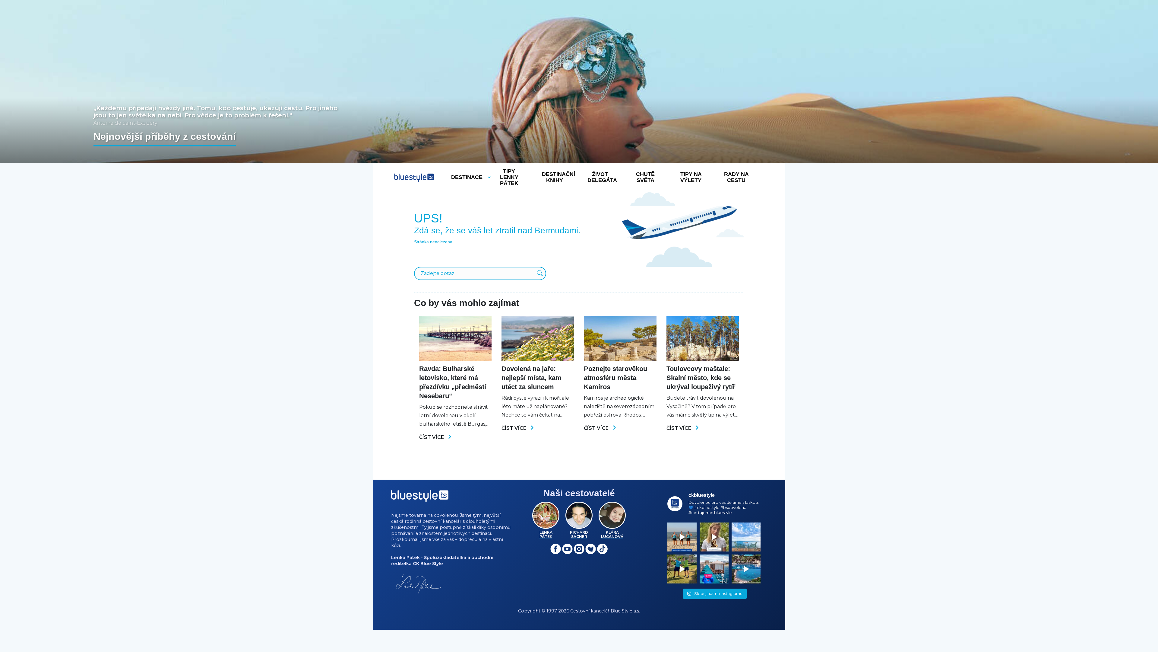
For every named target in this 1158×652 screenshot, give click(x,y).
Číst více (432, 437)
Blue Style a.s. (625, 611)
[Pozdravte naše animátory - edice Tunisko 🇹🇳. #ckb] (681, 537)
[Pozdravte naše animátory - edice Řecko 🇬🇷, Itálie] (681, 569)
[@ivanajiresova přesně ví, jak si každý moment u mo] (714, 537)
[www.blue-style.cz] (419, 498)
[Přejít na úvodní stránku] (414, 178)
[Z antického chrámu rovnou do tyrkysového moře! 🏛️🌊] (714, 569)
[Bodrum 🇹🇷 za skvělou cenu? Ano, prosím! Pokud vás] (746, 569)
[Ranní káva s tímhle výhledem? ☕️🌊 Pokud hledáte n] (746, 537)
